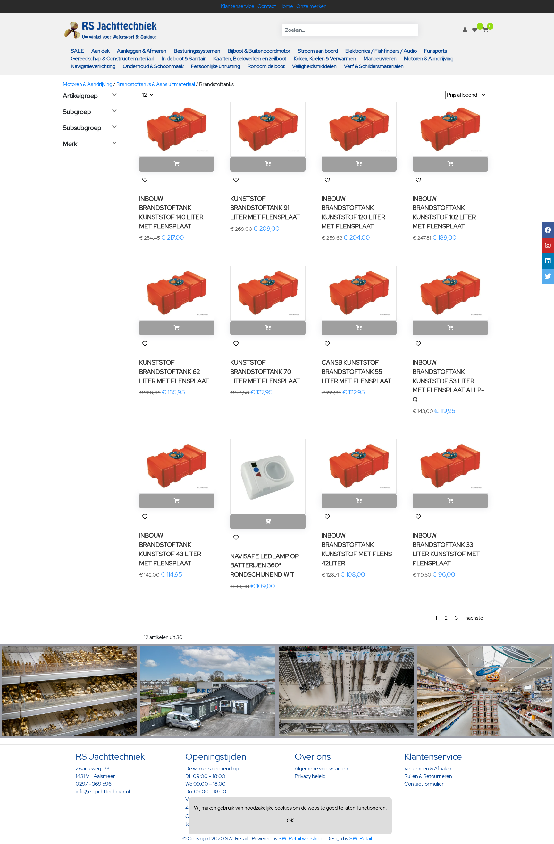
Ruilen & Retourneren (428, 776)
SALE (77, 50)
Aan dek (100, 50)
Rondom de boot (266, 66)
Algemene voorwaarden (321, 768)
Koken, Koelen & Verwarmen (325, 58)
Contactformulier (424, 783)
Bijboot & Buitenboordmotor (259, 50)
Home (286, 6)
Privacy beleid (310, 776)
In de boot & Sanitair (184, 58)
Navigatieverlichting (93, 66)
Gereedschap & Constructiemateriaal (112, 58)
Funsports (435, 50)
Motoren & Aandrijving (428, 58)
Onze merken (311, 6)
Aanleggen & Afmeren (141, 50)
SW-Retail (360, 838)
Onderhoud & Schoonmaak (153, 66)
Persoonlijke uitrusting (215, 66)
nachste (474, 618)
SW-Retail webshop (300, 838)
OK (290, 820)
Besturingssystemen (197, 50)
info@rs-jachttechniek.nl (103, 791)
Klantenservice (237, 6)
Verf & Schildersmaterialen (374, 66)
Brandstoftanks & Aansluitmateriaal (155, 84)
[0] (474, 30)
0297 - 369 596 (94, 783)
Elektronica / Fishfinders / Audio (381, 50)
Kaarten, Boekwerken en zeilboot (249, 58)
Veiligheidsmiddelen (314, 66)
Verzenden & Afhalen (427, 768)
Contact (266, 6)
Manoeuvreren (380, 58)
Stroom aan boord (318, 50)
